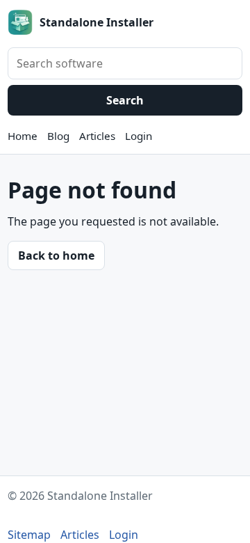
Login (138, 136)
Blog (58, 136)
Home (23, 136)
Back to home (56, 255)
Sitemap (29, 534)
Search (125, 100)
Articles (97, 136)
